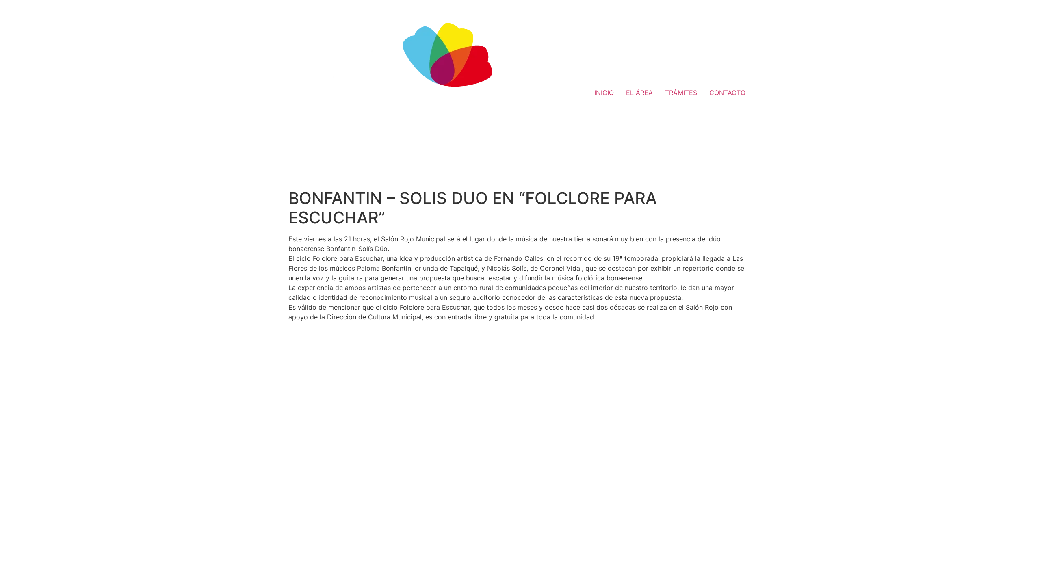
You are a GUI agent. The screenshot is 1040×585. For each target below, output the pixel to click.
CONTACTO (727, 93)
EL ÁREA (639, 93)
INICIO (604, 93)
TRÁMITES (681, 93)
